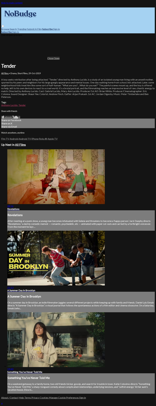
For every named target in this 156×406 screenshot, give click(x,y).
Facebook (6, 117)
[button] (3, 26)
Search (13, 29)
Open (57, 58)
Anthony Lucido (9, 105)
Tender (22, 105)
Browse (5, 29)
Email (17, 117)
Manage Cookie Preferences (64, 397)
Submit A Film (34, 29)
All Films (5, 73)
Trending (22, 29)
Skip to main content (12, 2)
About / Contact (9, 397)
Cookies (44, 397)
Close (50, 58)
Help (21, 397)
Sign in (56, 29)
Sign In (15, 31)
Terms (27, 397)
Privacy (35, 397)
